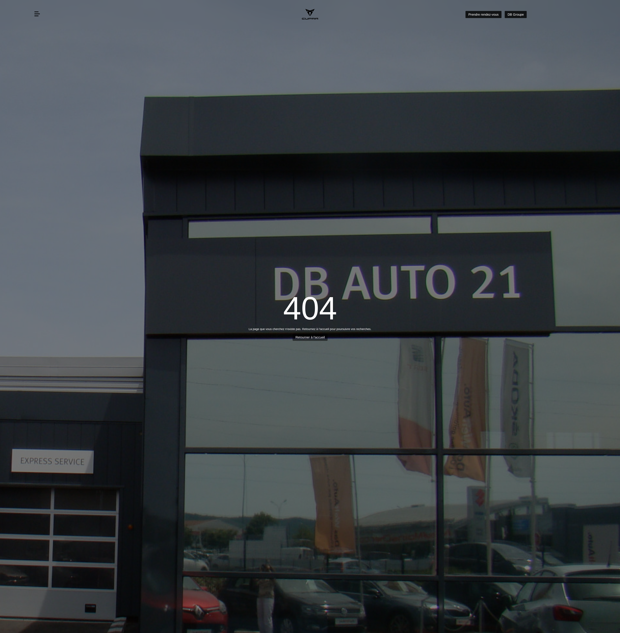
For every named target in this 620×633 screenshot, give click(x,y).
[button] (37, 14)
